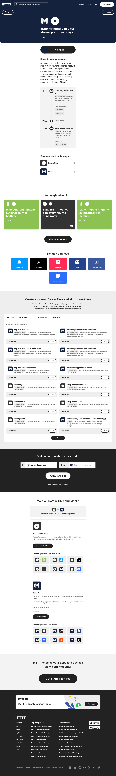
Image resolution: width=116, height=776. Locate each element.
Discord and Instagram (38, 756)
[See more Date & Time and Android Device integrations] (41, 560)
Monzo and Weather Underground (42, 743)
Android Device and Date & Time (41, 726)
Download (36, 611)
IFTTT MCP (19, 736)
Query (70, 421)
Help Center (19, 739)
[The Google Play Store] (94, 728)
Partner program (37, 767)
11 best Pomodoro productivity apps (70, 746)
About (61, 767)
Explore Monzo (41, 616)
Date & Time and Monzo (39, 739)
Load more (58, 438)
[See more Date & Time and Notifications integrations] (58, 560)
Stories (18, 729)
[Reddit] (98, 767)
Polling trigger (73, 370)
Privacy (54, 767)
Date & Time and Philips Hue (40, 736)
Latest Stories (64, 723)
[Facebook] (70, 767)
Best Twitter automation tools (68, 729)
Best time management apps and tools (71, 733)
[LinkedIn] (74, 767)
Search (18, 746)
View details (12, 341)
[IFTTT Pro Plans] (104, 419)
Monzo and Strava (37, 753)
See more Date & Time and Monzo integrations (58, 514)
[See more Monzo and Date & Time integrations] (41, 631)
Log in (96, 4)
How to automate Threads (67, 749)
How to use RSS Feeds (66, 739)
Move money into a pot (64, 128)
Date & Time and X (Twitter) (40, 733)
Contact (47, 767)
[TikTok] (94, 767)
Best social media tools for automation (71, 756)
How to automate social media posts (70, 753)
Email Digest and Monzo (39, 749)
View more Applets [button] (58, 239)
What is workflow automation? (68, 736)
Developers (19, 767)
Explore (81, 4)
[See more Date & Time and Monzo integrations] (58, 569)
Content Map (20, 743)
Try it (52, 341)
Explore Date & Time (42, 546)
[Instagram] (79, 767)
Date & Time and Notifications (40, 729)
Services (18, 726)
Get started (107, 4)
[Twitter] (89, 767)
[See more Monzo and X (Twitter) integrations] (75, 640)
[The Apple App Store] (94, 723)
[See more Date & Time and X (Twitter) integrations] (75, 560)
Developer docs (21, 753)
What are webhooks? (65, 743)
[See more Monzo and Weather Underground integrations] (58, 631)
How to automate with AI (66, 726)
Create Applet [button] (58, 476)
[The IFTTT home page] (6, 4)
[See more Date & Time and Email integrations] (75, 569)
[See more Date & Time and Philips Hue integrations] (41, 569)
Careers (27, 767)
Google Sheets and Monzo (39, 746)
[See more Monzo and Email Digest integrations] (41, 640)
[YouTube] (84, 767)
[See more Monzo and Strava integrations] (58, 640)
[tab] (10, 317)
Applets (18, 733)
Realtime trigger (20, 332)
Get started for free (58, 678)
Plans (89, 4)
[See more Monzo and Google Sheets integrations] (75, 631)
